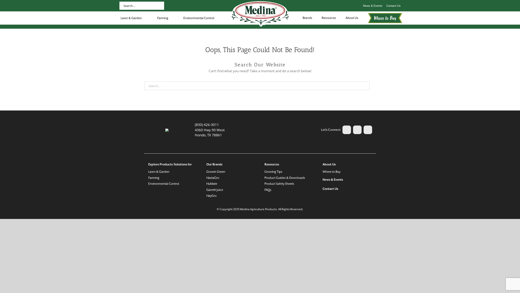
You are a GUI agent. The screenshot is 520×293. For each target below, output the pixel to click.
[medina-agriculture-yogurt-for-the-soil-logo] (167, 130)
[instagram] (368, 130)
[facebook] (346, 130)
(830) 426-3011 (207, 124)
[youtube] (357, 130)
